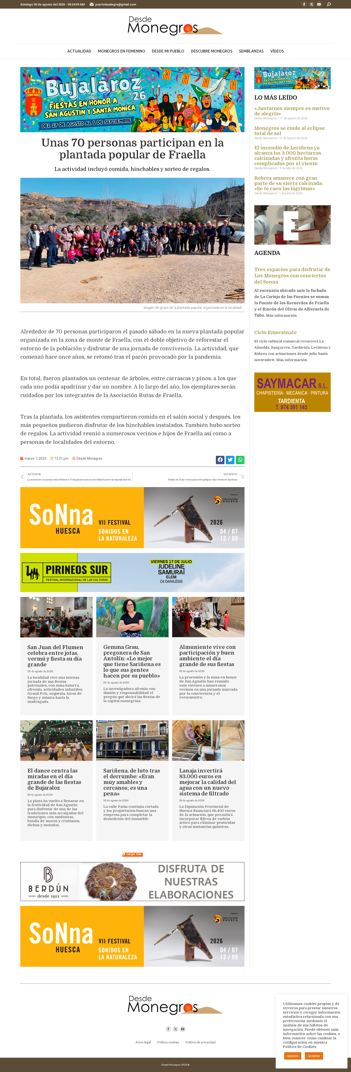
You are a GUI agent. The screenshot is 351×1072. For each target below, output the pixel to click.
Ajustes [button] (292, 1056)
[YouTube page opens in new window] (319, 4)
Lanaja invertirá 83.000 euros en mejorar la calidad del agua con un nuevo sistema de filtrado (207, 782)
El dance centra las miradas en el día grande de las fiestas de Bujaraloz (54, 779)
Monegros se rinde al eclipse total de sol (289, 131)
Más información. (282, 315)
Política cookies (168, 1042)
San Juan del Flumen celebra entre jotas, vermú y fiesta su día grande (55, 655)
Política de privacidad (201, 1042)
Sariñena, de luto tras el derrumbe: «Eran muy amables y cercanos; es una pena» (131, 782)
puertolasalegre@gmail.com (115, 4)
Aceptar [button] (314, 1056)
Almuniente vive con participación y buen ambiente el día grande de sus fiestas (207, 655)
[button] (220, 460)
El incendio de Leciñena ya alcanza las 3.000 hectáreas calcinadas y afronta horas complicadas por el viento (287, 155)
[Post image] (56, 617)
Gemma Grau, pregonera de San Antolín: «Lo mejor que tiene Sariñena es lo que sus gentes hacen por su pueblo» (132, 661)
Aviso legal (143, 1042)
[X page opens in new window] (311, 4)
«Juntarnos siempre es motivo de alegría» (292, 111)
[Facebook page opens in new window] (304, 4)
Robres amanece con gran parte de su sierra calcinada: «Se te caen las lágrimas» (288, 183)
